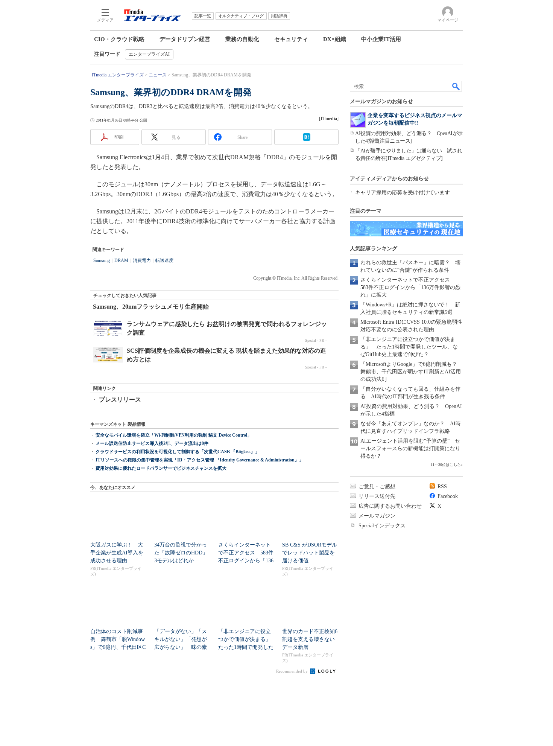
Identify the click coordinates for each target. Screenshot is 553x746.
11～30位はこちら (446, 465)
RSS (442, 486)
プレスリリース (120, 399)
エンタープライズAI (149, 54)
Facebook (448, 496)
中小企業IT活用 (381, 39)
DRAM (121, 260)
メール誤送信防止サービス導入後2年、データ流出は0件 (152, 443)
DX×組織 (334, 39)
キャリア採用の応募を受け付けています (402, 192)
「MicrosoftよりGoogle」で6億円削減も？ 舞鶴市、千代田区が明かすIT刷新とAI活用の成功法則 (411, 371)
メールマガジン (377, 516)
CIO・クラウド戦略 (119, 39)
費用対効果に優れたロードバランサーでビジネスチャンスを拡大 (161, 468)
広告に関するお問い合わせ (390, 506)
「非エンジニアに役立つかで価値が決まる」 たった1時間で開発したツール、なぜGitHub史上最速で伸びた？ (409, 346)
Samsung (101, 260)
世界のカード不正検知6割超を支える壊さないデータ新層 (309, 639)
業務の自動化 (242, 39)
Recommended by (292, 671)
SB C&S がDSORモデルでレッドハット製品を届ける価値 (309, 552)
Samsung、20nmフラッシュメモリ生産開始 (151, 306)
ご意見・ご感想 (377, 486)
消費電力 (142, 260)
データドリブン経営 (185, 39)
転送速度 (164, 260)
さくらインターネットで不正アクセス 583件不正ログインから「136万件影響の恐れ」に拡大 (410, 287)
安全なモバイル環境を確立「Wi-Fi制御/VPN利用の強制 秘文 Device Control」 (174, 435)
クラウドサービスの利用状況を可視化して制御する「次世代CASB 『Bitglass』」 (178, 451)
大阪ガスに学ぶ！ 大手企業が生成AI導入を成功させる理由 (116, 552)
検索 (456, 86)
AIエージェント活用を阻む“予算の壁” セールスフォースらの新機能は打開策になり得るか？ (410, 448)
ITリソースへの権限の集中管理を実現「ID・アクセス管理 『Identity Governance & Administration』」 (200, 460)
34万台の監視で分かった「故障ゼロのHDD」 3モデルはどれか (183, 552)
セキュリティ (291, 39)
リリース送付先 (377, 496)
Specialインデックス (382, 525)
